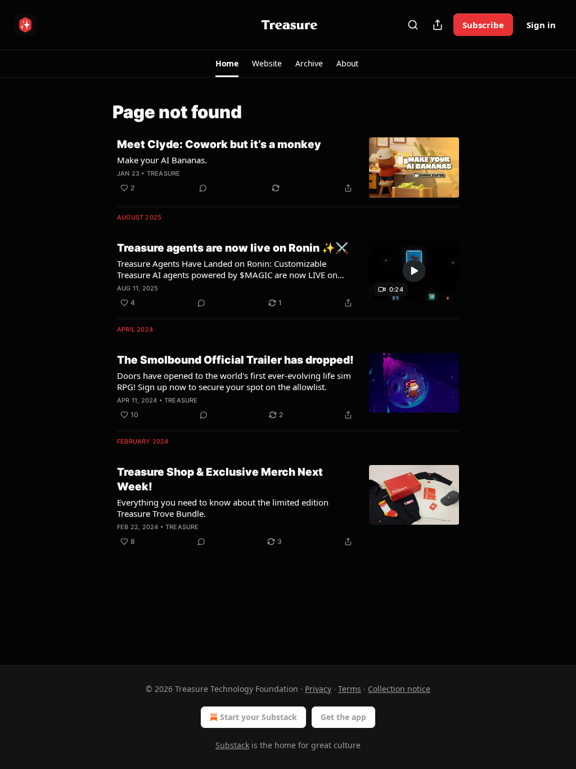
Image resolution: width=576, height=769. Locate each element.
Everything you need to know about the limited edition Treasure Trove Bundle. (222, 508)
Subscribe (483, 24)
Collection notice (399, 688)
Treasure (164, 173)
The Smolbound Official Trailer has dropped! (235, 360)
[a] (414, 271)
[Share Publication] (437, 25)
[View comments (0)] (203, 188)
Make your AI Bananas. (162, 160)
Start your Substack (258, 717)
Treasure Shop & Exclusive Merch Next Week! (220, 479)
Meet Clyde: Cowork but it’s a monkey (219, 144)
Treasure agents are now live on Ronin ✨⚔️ (233, 248)
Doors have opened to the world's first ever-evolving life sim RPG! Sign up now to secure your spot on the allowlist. (234, 381)
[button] (227, 63)
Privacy (318, 688)
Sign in (541, 24)
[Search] (413, 25)
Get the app (343, 717)
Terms (349, 688)
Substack (232, 745)
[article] (288, 167)
